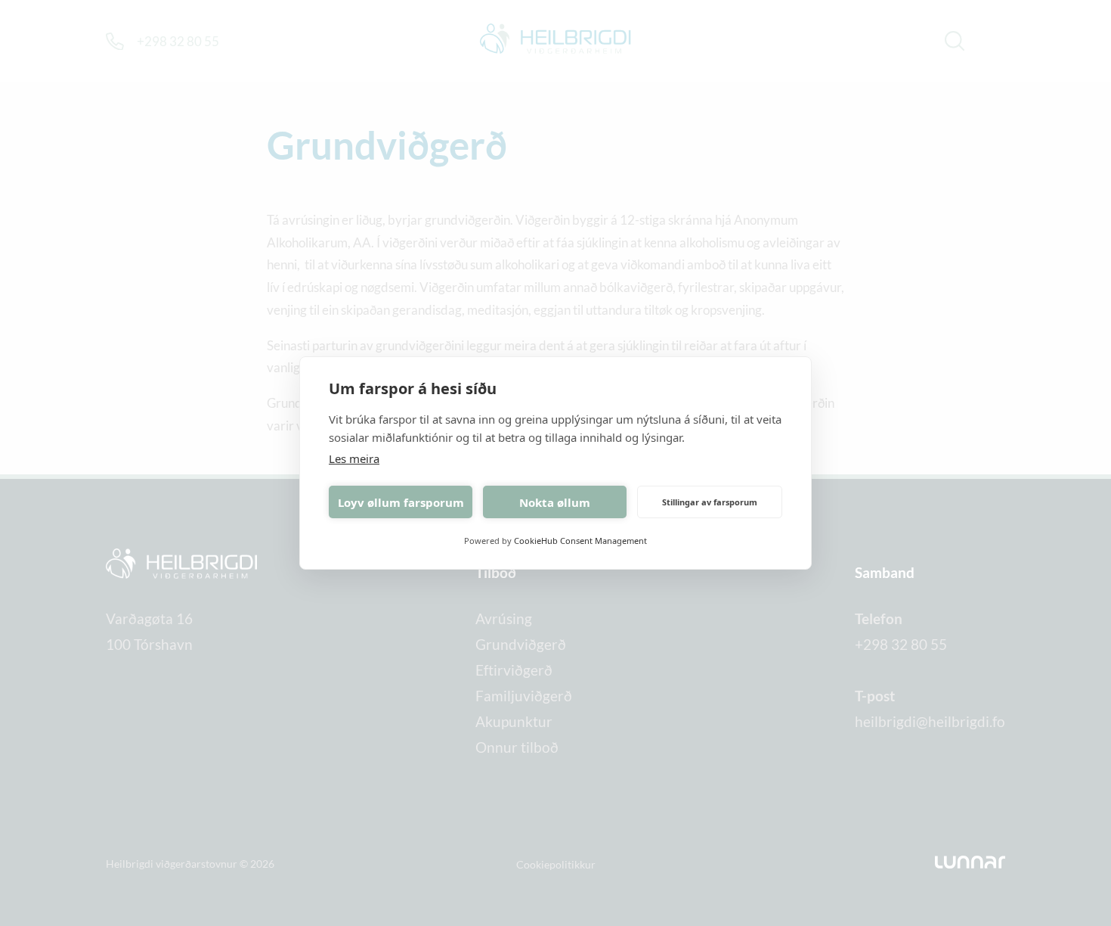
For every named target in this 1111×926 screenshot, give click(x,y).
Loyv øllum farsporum (401, 502)
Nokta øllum (554, 502)
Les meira (354, 458)
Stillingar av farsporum (709, 502)
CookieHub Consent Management (580, 540)
